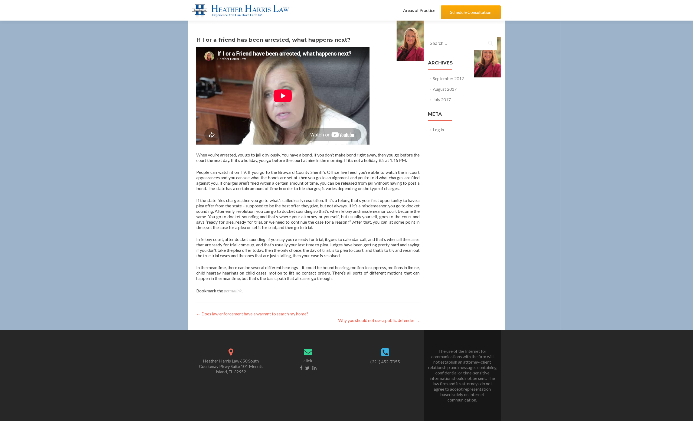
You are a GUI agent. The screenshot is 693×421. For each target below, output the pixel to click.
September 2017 (448, 78)
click (307, 360)
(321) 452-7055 (385, 361)
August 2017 (445, 89)
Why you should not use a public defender (379, 320)
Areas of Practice (419, 10)
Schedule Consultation (470, 12)
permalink (233, 290)
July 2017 (442, 99)
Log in (438, 129)
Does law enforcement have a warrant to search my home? (252, 313)
